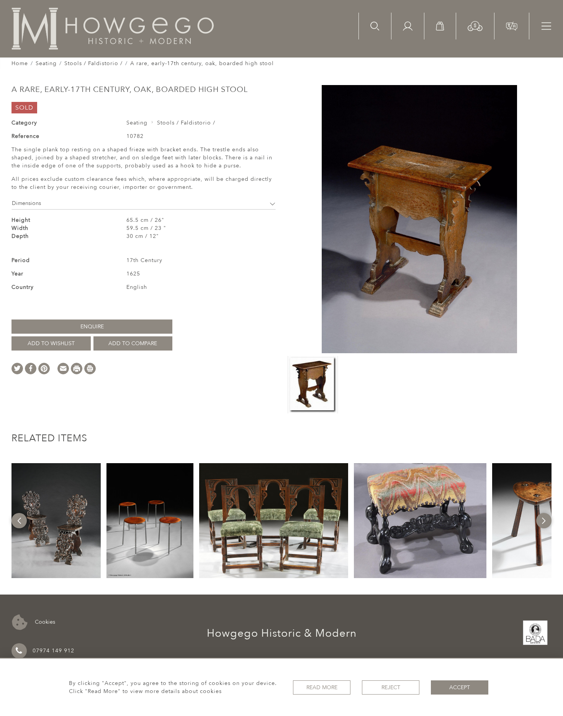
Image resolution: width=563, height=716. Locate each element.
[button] (475, 25)
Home (19, 63)
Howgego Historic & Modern (282, 633)
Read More (321, 687)
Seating (46, 63)
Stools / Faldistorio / (93, 63)
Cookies (44, 621)
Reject (390, 687)
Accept (459, 687)
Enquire (92, 326)
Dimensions (26, 203)
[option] (56, 520)
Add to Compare (132, 343)
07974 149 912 (53, 650)
